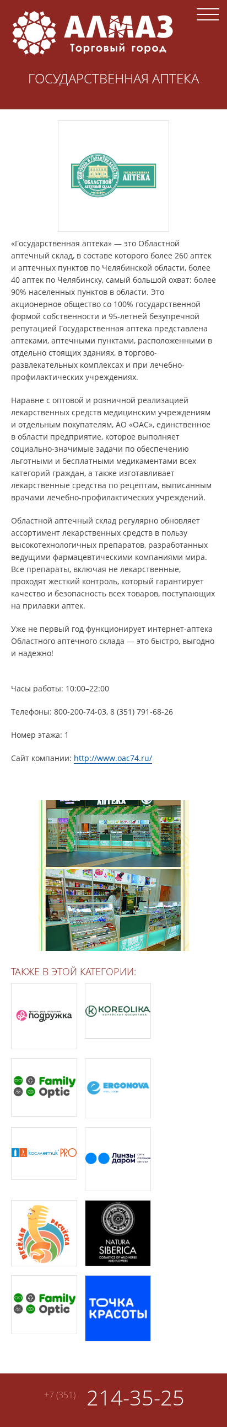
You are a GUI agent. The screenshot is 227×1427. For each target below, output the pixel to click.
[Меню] (208, 13)
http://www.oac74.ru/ (113, 758)
